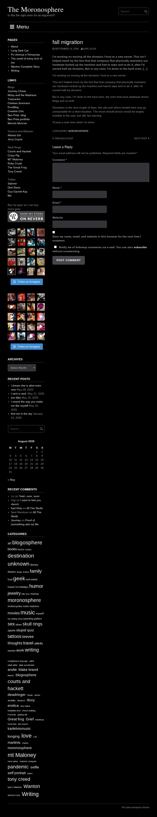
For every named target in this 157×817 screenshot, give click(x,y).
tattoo (30, 773)
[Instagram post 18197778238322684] (41, 242)
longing (14, 736)
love (28, 594)
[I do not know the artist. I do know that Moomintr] (12, 271)
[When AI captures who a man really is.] (41, 252)
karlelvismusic (19, 728)
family (36, 571)
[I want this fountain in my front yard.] (12, 252)
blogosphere (27, 542)
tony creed (19, 779)
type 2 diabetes (15, 787)
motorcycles (15, 606)
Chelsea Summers (19, 103)
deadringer (16, 695)
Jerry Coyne (15, 139)
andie (12, 670)
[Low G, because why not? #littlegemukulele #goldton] (41, 307)
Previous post (64, 138)
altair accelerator (26, 665)
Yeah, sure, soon (29, 496)
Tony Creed (15, 171)
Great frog (16, 719)
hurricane (12, 724)
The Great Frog (17, 167)
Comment (59, 159)
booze (21, 549)
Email (56, 202)
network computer (28, 761)
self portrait (17, 773)
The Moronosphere (36, 9)
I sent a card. (19, 393)
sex (11, 623)
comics (28, 549)
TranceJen (14, 99)
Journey (16, 520)
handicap (39, 719)
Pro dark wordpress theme (135, 807)
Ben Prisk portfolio (19, 119)
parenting (28, 618)
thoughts (15, 643)
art (9, 543)
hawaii (11, 587)
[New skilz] (21, 317)
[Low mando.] (41, 297)
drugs (19, 572)
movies (14, 613)
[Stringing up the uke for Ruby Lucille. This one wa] (12, 336)
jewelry (14, 593)
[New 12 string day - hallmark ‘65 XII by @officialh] (21, 307)
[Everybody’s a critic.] (31, 232)
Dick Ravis (14, 187)
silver (19, 624)
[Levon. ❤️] (31, 252)
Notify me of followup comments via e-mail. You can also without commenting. (99, 249)
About (14, 46)
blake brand (28, 670)
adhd (31, 661)
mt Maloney (22, 755)
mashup (34, 594)
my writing (12, 619)
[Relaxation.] (12, 242)
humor (36, 586)
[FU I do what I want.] (41, 271)
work (20, 650)
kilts (23, 594)
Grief (30, 719)
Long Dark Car (20, 50)
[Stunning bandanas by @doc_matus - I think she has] (12, 262)
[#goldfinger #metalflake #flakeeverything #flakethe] (41, 336)
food (10, 579)
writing (32, 649)
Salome (12, 183)
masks (25, 743)
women (12, 650)
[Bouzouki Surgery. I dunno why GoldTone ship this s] (31, 297)
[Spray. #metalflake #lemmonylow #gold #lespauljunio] (12, 326)
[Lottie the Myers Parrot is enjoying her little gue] (41, 232)
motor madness (31, 606)
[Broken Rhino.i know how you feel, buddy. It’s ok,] (31, 262)
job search (23, 724)
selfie (34, 767)
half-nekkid (31, 579)
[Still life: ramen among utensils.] (12, 232)
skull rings (33, 623)
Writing (15, 70)
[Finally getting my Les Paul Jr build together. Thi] (31, 317)
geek (19, 578)
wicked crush (14, 795)
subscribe (140, 247)
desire (37, 695)
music (27, 612)
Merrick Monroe (17, 123)
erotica (26, 572)
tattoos (14, 636)
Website (57, 217)
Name (56, 187)
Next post (140, 138)
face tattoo (25, 706)
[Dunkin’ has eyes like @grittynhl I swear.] (21, 262)
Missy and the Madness (22, 95)
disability (12, 700)
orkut (20, 619)
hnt (17, 587)
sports (12, 630)
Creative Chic (16, 111)
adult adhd (12, 665)
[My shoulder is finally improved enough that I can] (12, 297)
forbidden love (14, 710)
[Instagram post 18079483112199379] (12, 307)
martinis (14, 742)
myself (40, 613)
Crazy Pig (13, 155)
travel (28, 643)
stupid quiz (25, 630)
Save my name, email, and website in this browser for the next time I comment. (96, 238)
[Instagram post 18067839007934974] (31, 336)
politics (38, 618)
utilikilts (38, 643)
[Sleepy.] (21, 232)
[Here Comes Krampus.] (41, 317)
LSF (35, 737)
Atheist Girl (14, 135)
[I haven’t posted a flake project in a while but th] (21, 336)
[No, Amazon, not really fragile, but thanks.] (21, 297)
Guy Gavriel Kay (17, 191)
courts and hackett (19, 685)
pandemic (18, 766)
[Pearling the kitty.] (41, 326)
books (12, 549)
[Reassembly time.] (31, 326)
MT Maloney (15, 159)
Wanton (32, 786)
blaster (11, 675)
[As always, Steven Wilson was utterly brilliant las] (21, 271)
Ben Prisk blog (17, 115)
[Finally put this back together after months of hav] (31, 307)
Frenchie (12, 714)
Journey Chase (17, 91)
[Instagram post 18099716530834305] (31, 242)
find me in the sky (21, 413)
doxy (31, 700)
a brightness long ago (18, 661)
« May (11, 479)
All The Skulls (34, 508)
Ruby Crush (15, 163)
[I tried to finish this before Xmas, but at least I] (12, 317)
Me (9, 195)
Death (30, 695)
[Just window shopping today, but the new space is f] (21, 252)
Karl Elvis (89, 48)
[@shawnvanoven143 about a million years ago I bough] (21, 242)
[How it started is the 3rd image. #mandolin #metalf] (21, 326)
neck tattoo (13, 761)
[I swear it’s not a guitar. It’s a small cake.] (31, 271)
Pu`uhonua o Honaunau (25, 54)
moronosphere (78, 131)
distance (21, 700)
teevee (28, 636)
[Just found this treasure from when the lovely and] (41, 262)
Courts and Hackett (19, 151)
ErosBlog (13, 107)
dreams (12, 571)
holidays (24, 586)
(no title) (16, 397)
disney (34, 564)
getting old (22, 714)
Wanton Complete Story (25, 66)
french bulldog (28, 710)
